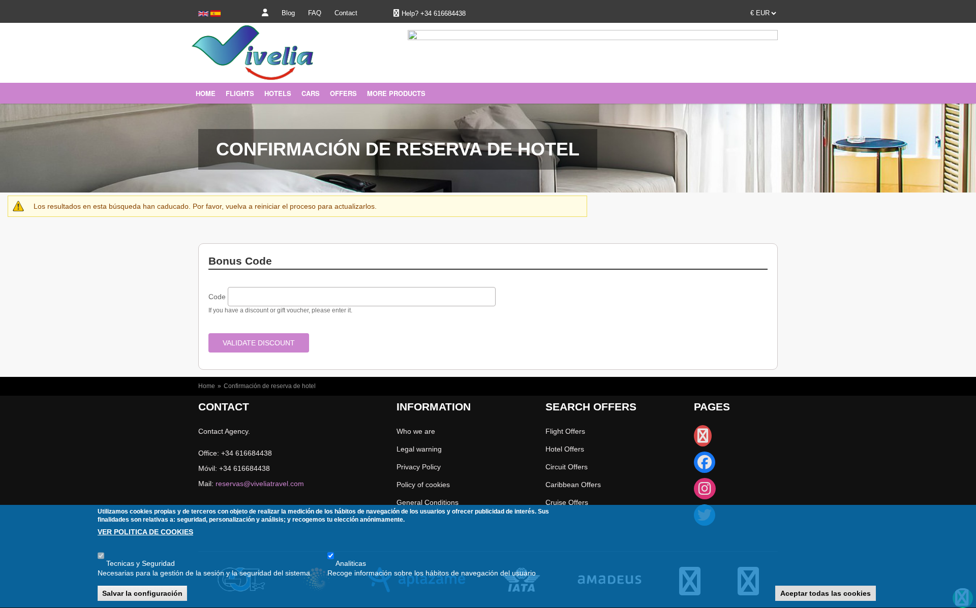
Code (217, 297)
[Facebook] (704, 465)
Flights (240, 93)
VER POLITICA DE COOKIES (145, 532)
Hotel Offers (564, 449)
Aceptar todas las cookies (825, 593)
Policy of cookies (423, 485)
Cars (310, 93)
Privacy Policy (418, 467)
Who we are (415, 431)
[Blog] (703, 438)
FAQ (314, 13)
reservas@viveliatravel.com (260, 483)
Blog (288, 13)
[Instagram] (705, 491)
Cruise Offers (566, 502)
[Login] (265, 13)
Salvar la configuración (142, 593)
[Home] (246, 64)
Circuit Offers (566, 467)
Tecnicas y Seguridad (140, 563)
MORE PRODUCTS (396, 93)
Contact (345, 13)
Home (206, 93)
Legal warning (419, 449)
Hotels (277, 93)
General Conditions (427, 502)
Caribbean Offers (573, 485)
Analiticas (351, 563)
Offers (343, 93)
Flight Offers (565, 431)
